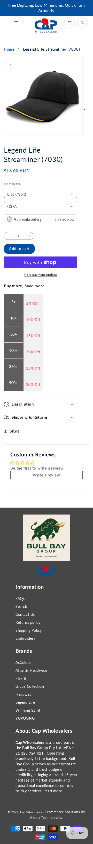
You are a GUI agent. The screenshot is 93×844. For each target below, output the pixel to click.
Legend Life (25, 702)
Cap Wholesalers (32, 812)
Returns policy (28, 622)
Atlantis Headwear (31, 670)
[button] (16, 21)
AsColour (23, 662)
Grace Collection (30, 686)
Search (21, 606)
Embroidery (25, 638)
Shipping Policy (29, 630)
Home (9, 49)
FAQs (20, 598)
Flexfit (21, 678)
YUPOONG (25, 718)
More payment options (40, 275)
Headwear (24, 694)
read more (53, 791)
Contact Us (25, 614)
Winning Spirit (28, 710)
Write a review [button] (46, 475)
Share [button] (15, 431)
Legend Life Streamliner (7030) (51, 49)
